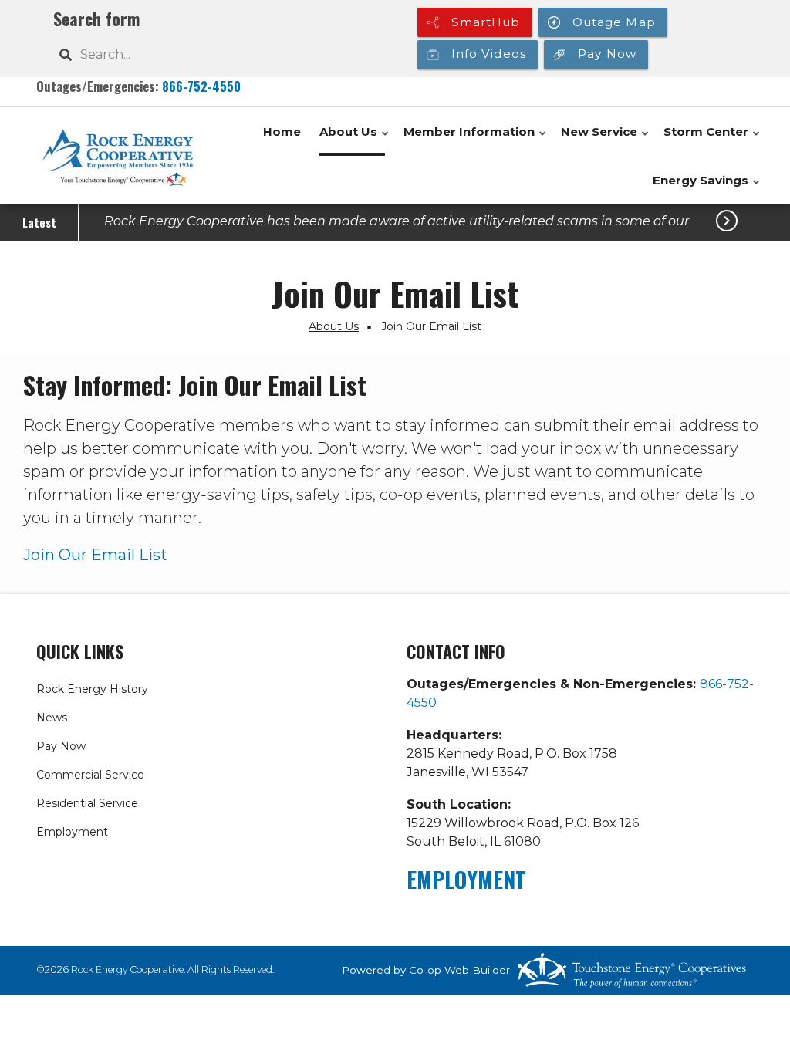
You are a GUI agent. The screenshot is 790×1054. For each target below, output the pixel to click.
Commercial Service (90, 775)
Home (282, 131)
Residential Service (87, 803)
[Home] (117, 156)
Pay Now (61, 746)
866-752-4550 (201, 86)
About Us (354, 140)
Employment (72, 832)
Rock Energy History (92, 689)
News (51, 718)
